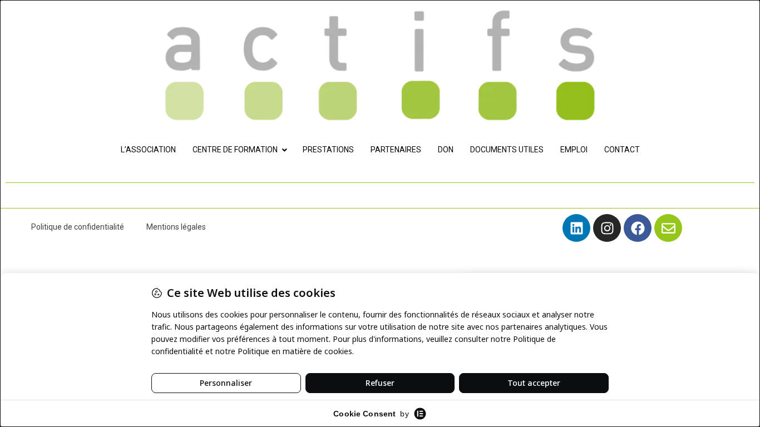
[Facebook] (638, 228)
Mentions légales (176, 226)
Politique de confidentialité (77, 226)
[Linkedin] (576, 228)
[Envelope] (668, 228)
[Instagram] (607, 228)
